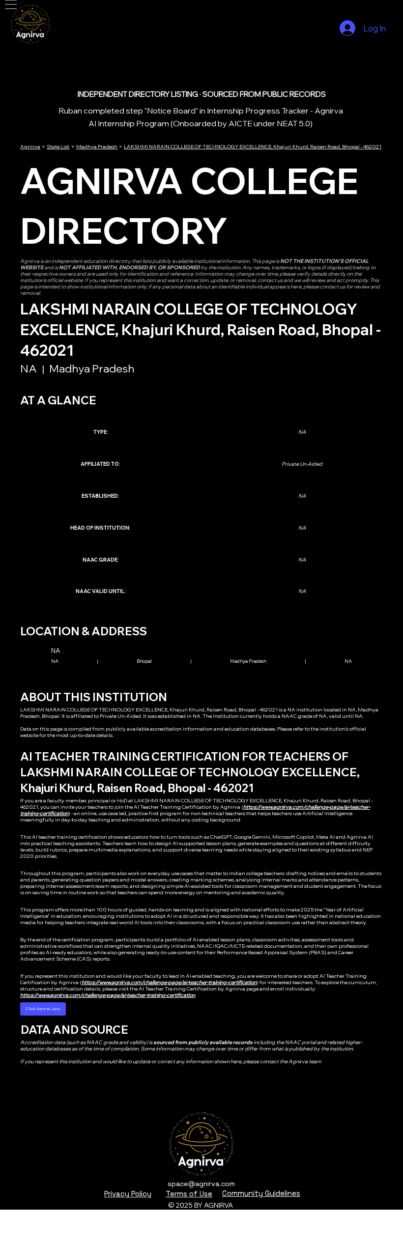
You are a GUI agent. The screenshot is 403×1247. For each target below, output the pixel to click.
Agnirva (30, 146)
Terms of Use (189, 1193)
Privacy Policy (127, 1193)
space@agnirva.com (201, 1183)
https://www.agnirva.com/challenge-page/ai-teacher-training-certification (169, 982)
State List (58, 146)
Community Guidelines (261, 1193)
